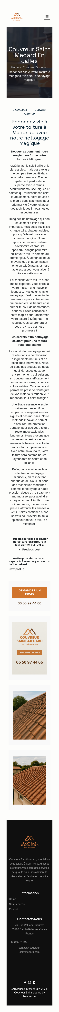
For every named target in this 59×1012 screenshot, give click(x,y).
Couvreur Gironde (34, 67)
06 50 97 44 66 (29, 603)
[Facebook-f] (25, 982)
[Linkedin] (34, 982)
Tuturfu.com (29, 996)
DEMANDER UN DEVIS (30, 592)
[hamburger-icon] (47, 17)
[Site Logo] (17, 16)
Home (15, 67)
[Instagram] (29, 982)
